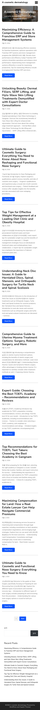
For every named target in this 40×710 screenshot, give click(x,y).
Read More (8, 75)
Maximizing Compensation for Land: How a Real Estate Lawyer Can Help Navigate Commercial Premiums (19, 507)
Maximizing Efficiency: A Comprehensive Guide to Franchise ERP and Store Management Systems (18, 35)
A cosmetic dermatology (15, 2)
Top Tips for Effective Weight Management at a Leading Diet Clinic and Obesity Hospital (19, 217)
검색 (5, 628)
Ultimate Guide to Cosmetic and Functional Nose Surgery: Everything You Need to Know (19, 568)
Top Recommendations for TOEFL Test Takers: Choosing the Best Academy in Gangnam (19, 452)
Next (22, 619)
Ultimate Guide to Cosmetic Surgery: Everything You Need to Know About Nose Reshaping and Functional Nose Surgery (19, 157)
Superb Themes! (25, 707)
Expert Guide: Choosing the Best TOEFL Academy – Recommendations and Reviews (19, 396)
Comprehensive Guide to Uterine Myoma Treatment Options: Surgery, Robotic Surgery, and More (19, 339)
